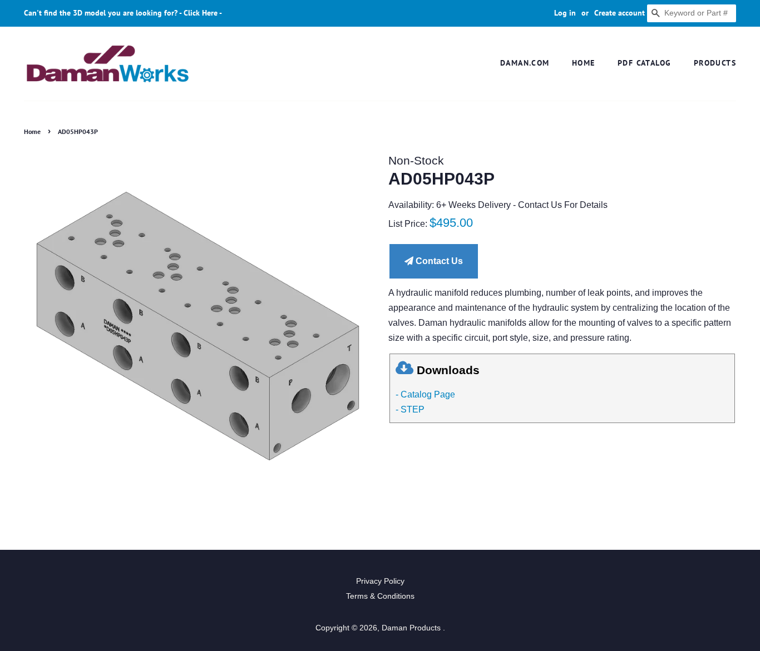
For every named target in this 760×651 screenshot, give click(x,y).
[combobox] (691, 13)
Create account (619, 13)
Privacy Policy (380, 581)
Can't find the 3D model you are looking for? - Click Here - (123, 13)
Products (715, 63)
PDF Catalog (644, 63)
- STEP (410, 409)
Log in (565, 13)
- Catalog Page (425, 394)
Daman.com (525, 63)
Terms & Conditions (380, 596)
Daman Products (412, 628)
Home (583, 63)
